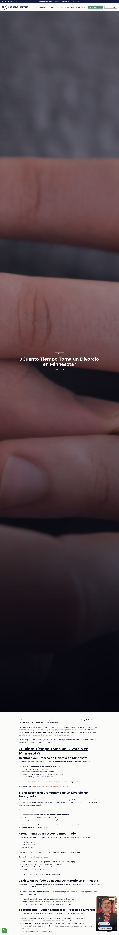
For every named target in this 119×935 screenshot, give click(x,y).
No (57, 472)
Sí (62, 472)
